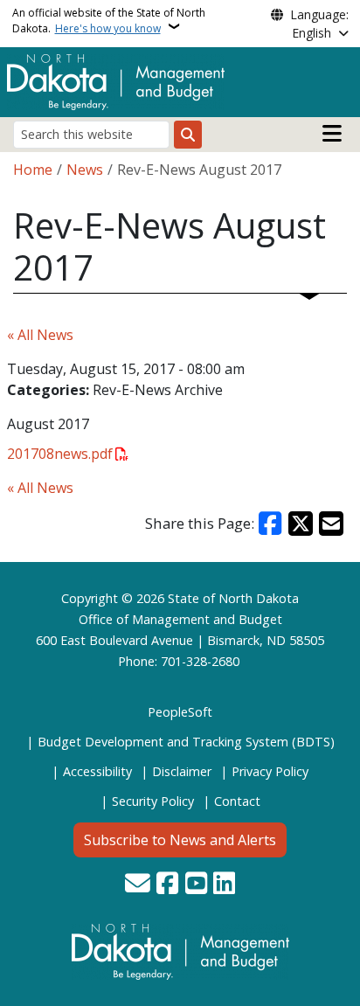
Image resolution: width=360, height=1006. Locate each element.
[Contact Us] (137, 884)
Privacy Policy (270, 771)
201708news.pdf (60, 453)
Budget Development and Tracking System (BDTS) (186, 741)
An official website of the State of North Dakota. (108, 20)
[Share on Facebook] (271, 523)
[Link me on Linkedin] (224, 884)
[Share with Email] (331, 523)
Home (32, 169)
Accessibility (97, 771)
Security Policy (153, 801)
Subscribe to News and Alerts (180, 840)
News (84, 169)
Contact (237, 801)
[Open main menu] (332, 133)
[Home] (116, 80)
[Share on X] (301, 523)
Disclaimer (181, 771)
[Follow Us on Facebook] (167, 884)
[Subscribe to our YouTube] (196, 884)
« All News (40, 334)
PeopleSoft (180, 712)
